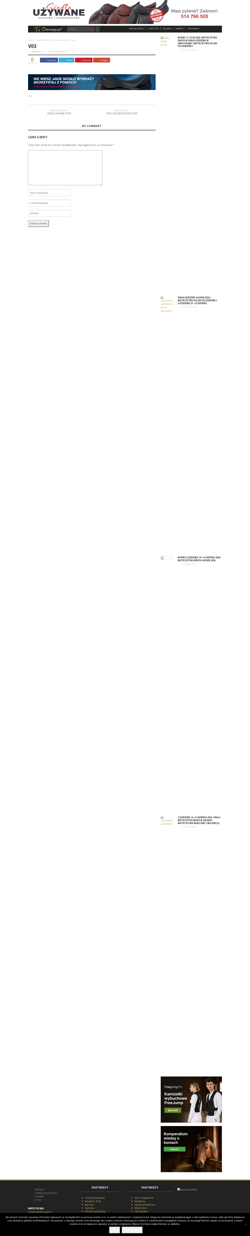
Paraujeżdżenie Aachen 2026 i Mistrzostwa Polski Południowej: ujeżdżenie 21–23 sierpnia (198, 300)
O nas (38, 1199)
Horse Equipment (143, 1197)
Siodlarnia (139, 1201)
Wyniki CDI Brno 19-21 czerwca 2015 (53, 40)
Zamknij (114, 1230)
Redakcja (36, 51)
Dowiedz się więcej (132, 1230)
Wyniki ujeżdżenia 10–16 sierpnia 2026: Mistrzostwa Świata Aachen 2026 (199, 559)
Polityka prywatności (46, 1192)
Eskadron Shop (93, 1201)
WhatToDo (140, 1208)
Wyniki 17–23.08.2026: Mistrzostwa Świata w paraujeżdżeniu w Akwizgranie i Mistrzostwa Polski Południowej (197, 41)
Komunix (89, 1208)
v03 (30, 96)
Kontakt (39, 1196)
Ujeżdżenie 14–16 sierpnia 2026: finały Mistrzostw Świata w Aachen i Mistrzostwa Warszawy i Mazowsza (199, 820)
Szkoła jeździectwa (144, 1204)
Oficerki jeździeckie (95, 1211)
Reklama (39, 1189)
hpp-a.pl (89, 1204)
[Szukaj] (97, 29)
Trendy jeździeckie (95, 1197)
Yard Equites (141, 1211)
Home (31, 40)
